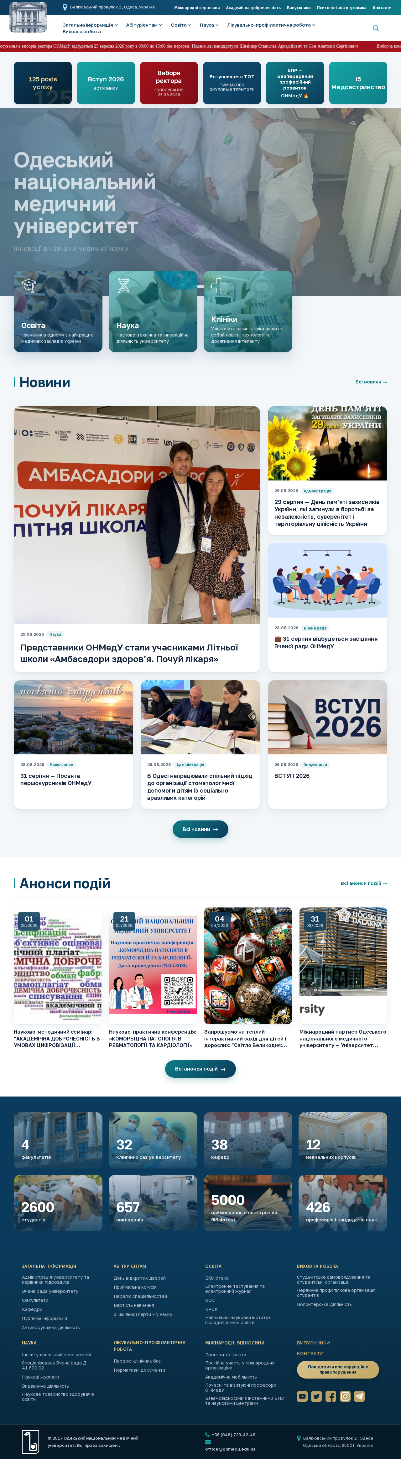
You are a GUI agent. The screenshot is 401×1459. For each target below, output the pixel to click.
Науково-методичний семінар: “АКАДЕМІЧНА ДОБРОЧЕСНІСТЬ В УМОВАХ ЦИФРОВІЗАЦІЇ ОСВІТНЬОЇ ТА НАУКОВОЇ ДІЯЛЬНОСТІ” (57, 1039)
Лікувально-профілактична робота (269, 25)
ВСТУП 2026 (292, 775)
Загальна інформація (49, 1266)
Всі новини (371, 381)
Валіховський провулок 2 (96, 6)
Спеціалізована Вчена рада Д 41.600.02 (54, 1365)
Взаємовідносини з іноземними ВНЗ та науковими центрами (244, 1401)
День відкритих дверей (140, 1278)
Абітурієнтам (142, 25)
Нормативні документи (139, 1370)
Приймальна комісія (135, 1287)
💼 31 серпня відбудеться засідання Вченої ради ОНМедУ (326, 642)
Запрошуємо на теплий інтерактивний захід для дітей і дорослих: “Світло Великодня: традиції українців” (245, 1039)
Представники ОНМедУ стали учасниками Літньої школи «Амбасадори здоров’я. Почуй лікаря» (129, 653)
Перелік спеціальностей (140, 1296)
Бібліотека (217, 1278)
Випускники (299, 7)
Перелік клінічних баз (137, 1361)
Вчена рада (315, 628)
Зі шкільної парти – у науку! (144, 1314)
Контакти (382, 7)
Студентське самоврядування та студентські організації (333, 1280)
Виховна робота (82, 31)
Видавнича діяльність (45, 1386)
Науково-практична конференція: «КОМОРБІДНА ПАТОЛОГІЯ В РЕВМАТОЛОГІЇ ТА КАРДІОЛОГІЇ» (152, 1038)
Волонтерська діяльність (324, 1304)
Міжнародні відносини (197, 7)
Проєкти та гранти (225, 1354)
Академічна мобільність (231, 1376)
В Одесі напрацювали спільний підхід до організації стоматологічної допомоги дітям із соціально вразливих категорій (199, 786)
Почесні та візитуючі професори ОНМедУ (240, 1388)
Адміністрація (317, 491)
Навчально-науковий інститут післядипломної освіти (238, 1320)
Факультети (35, 1300)
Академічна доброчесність (253, 7)
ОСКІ (210, 1300)
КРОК (211, 1309)
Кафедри (32, 1309)
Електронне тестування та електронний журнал (235, 1289)
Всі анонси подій (364, 883)
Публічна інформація (44, 1318)
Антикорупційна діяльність (51, 1327)
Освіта (179, 25)
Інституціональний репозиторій (56, 1354)
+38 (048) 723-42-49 (233, 1434)
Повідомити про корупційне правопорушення (338, 1369)
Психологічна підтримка (342, 7)
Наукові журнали (40, 1376)
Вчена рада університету (50, 1291)
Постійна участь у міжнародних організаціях (239, 1365)
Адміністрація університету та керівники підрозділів (55, 1280)
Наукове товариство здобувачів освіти (58, 1397)
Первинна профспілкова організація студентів (336, 1293)
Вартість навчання (134, 1305)
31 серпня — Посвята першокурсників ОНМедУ (55, 779)
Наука (207, 25)
